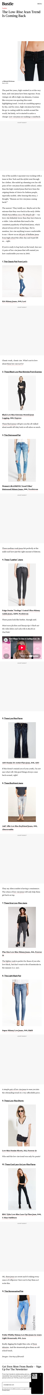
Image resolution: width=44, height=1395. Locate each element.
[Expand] (33, 1375)
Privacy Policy (6, 1390)
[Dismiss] (40, 1375)
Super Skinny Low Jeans (12, 1030)
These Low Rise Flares (13, 718)
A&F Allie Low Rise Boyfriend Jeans (17, 826)
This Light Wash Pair (12, 976)
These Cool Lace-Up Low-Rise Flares (20, 1164)
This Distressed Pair (12, 435)
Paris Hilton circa (21, 214)
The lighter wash (9, 961)
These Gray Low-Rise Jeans (15, 903)
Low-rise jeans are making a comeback (24, 116)
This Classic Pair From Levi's (15, 261)
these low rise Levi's (15, 363)
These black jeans (9, 424)
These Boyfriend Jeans (13, 783)
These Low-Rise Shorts (14, 1101)
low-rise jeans (18, 892)
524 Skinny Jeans (9, 301)
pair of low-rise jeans (18, 1089)
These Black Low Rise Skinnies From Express (23, 372)
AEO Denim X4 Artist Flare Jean (16, 762)
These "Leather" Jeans (13, 560)
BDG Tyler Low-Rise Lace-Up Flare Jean (19, 1214)
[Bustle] (7, 4)
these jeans (10, 1276)
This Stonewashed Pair (13, 1291)
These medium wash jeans (12, 548)
